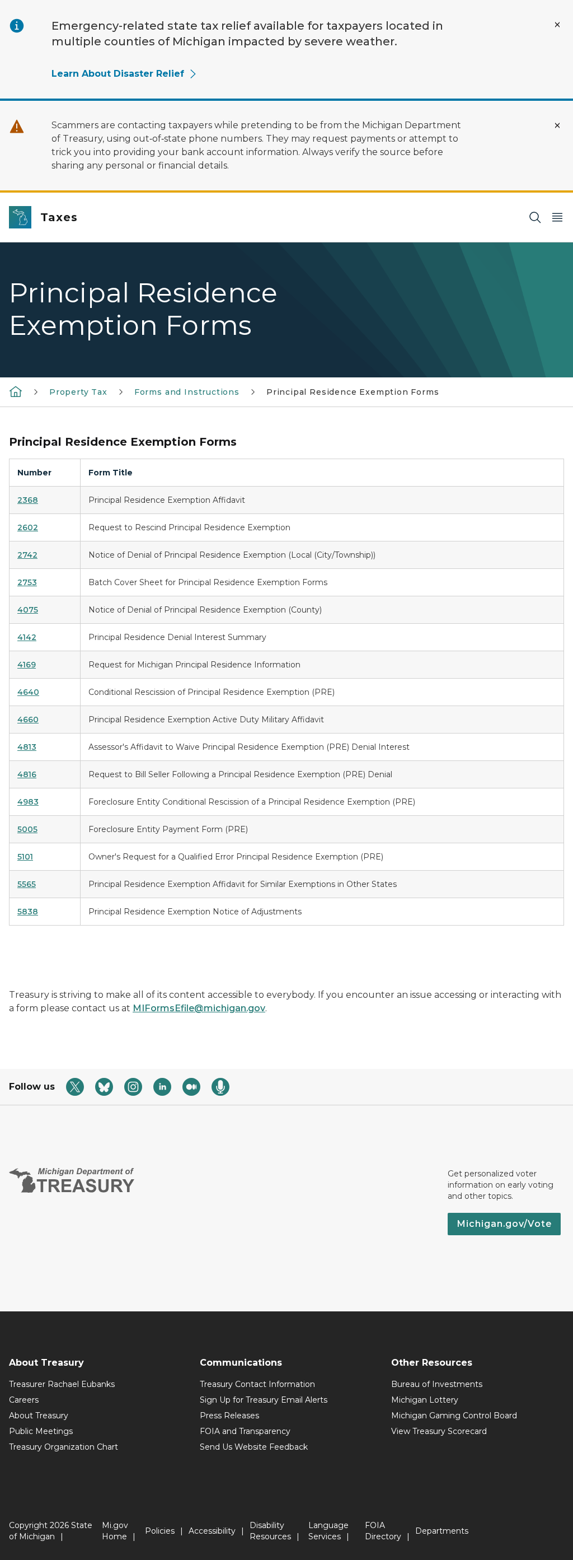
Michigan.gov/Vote (504, 1223)
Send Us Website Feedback (254, 1447)
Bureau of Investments (436, 1384)
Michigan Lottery (424, 1400)
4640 (28, 692)
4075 (27, 610)
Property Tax (78, 392)
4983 (28, 802)
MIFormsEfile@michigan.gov (199, 1008)
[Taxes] (15, 391)
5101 (25, 857)
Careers (24, 1400)
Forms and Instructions (186, 392)
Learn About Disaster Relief (117, 73)
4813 (26, 747)
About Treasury (38, 1415)
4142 (26, 637)
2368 (27, 500)
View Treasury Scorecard (439, 1431)
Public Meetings (41, 1431)
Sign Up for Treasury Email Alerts (263, 1400)
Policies (160, 1531)
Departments (441, 1531)
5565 (26, 884)
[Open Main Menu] (557, 218)
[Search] (535, 218)
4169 (26, 665)
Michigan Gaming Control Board (454, 1415)
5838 (27, 912)
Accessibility (212, 1531)
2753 (27, 582)
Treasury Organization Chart (63, 1447)
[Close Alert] (557, 24)
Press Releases (229, 1415)
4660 (28, 719)
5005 (27, 829)
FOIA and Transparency (245, 1431)
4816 (26, 774)
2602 (27, 527)
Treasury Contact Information (257, 1384)
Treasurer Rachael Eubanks (62, 1384)
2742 (27, 555)
